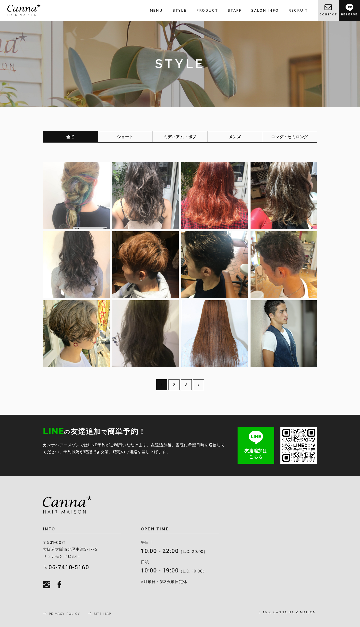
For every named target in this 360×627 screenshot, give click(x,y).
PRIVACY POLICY (64, 614)
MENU (156, 10)
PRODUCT (207, 10)
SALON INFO (265, 10)
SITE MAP (102, 614)
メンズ (235, 136)
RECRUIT (298, 10)
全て (70, 136)
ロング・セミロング (289, 136)
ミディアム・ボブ (180, 136)
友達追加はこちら (255, 453)
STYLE (180, 10)
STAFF (234, 10)
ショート (125, 136)
